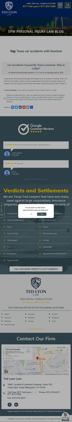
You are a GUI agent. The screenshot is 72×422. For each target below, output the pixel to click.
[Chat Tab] (36, 211)
